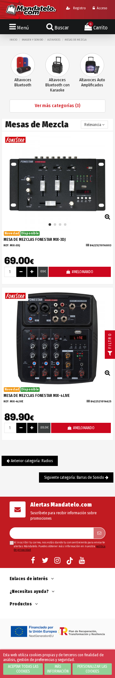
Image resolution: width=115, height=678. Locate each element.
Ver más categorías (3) (57, 105)
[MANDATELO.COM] (31, 9)
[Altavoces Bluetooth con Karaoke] (57, 65)
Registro (79, 8)
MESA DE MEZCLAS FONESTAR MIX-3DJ (34, 239)
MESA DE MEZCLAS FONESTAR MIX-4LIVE (37, 395)
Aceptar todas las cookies (23, 669)
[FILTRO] (110, 354)
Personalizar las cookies (92, 669)
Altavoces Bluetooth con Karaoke (57, 84)
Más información (58, 669)
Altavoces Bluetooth (22, 82)
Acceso (102, 8)
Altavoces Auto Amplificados (92, 82)
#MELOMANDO (82, 272)
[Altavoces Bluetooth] (23, 65)
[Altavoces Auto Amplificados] (92, 65)
